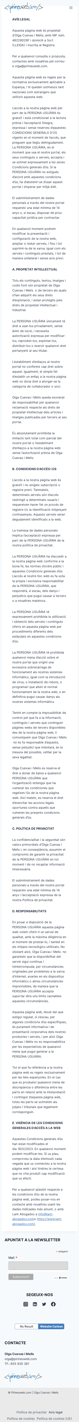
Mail (13, 1258)
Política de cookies (21, 1418)
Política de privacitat (31, 1412)
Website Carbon (51, 1326)
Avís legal (56, 1412)
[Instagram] (25, 1304)
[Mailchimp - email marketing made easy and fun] (60, 1277)
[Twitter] (44, 1304)
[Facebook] (53, 1304)
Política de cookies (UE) (54, 1418)
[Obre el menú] (70, 8)
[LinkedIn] (35, 1304)
